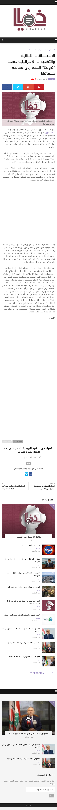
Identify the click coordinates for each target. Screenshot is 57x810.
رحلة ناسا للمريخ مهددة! (31, 545)
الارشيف (39, 49)
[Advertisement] (28, 214)
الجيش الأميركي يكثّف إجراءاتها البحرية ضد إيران (13, 487)
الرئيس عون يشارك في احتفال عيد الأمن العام (23, 587)
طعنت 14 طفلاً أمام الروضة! (28, 537)
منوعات (38, 548)
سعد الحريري (50, 132)
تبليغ (33, 79)
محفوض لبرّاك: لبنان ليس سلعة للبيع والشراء (23, 642)
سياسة (31, 49)
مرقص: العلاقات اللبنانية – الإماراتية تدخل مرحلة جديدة (22, 560)
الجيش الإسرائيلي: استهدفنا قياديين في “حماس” (44, 487)
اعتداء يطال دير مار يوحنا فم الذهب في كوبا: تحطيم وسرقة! (23, 602)
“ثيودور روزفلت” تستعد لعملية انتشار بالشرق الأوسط (23, 574)
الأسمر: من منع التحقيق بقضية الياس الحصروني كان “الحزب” (21, 630)
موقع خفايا (49, 49)
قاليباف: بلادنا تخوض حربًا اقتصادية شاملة (24, 656)
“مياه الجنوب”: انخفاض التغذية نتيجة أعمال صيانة (22, 615)
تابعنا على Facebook (41, 673)
